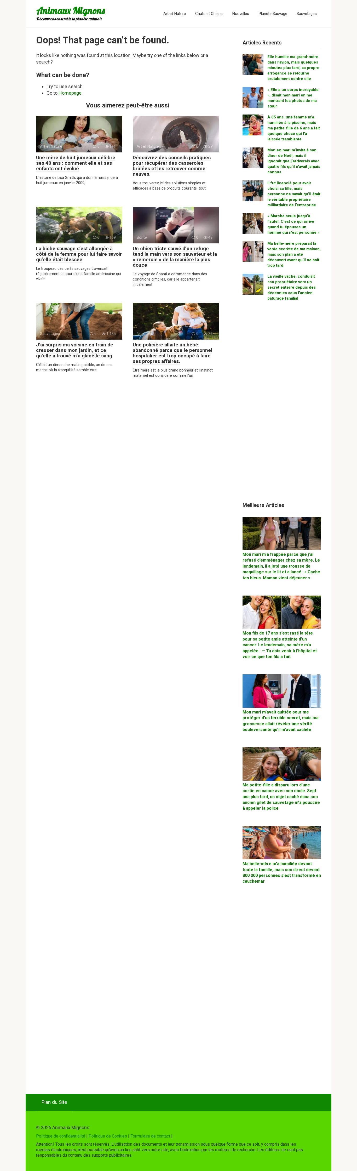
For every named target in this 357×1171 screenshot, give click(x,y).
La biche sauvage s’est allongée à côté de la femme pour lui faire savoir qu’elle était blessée (79, 253)
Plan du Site (54, 1102)
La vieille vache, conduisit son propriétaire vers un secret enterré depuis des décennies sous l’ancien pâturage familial (291, 287)
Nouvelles (240, 13)
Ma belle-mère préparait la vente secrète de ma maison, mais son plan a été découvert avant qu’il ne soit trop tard (294, 254)
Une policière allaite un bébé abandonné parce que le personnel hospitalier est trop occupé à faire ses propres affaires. (172, 353)
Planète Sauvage (272, 13)
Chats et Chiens (209, 13)
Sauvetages (307, 13)
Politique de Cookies (108, 1136)
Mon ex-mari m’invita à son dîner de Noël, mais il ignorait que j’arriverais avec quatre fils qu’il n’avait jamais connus (293, 161)
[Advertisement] (282, 403)
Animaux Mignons (70, 10)
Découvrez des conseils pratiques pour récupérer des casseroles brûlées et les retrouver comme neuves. (172, 166)
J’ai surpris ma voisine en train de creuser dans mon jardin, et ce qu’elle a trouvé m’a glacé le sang (74, 350)
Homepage (70, 93)
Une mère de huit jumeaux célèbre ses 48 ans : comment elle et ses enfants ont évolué (75, 163)
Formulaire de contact (150, 1136)
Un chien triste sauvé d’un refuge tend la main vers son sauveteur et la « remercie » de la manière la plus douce (175, 256)
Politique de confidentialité (60, 1136)
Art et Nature (174, 13)
